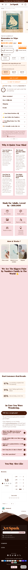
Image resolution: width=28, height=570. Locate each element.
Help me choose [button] (23, 46)
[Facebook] (8, 555)
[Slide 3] (17, 139)
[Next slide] (25, 466)
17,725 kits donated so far (8, 68)
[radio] (6, 73)
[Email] (17, 555)
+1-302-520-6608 (8, 535)
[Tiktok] (13, 555)
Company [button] (4, 543)
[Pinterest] (15, 555)
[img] (6, 40)
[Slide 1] (11, 139)
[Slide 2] (14, 139)
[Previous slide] (3, 466)
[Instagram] (10, 555)
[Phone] (20, 555)
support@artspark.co (9, 537)
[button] (2, 4)
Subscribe (21, 532)
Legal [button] (3, 547)
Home (2, 8)
